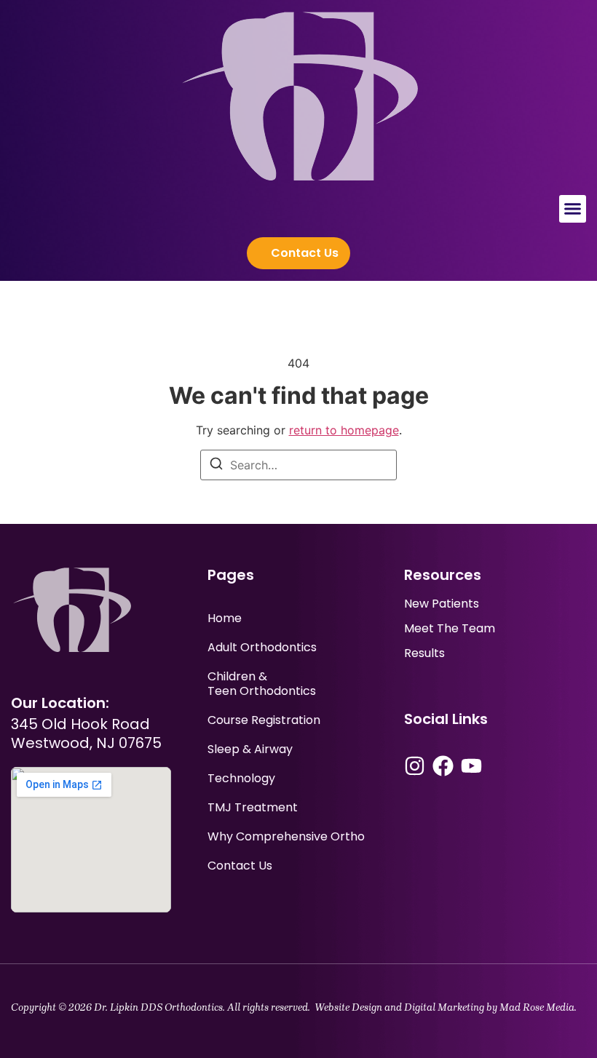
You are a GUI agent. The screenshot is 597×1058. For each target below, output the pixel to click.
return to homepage (344, 430)
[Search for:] (298, 465)
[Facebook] (443, 765)
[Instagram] (414, 765)
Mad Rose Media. (538, 1007)
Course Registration (263, 720)
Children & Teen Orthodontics (261, 683)
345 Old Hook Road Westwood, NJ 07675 (86, 733)
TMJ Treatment (252, 807)
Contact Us (239, 865)
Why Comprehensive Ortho (286, 836)
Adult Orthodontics (262, 647)
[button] (573, 209)
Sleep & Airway (250, 749)
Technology (241, 778)
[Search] (216, 465)
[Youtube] (471, 765)
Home (224, 618)
